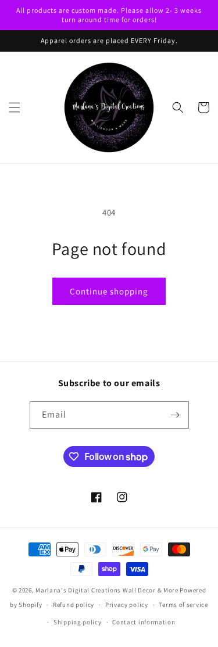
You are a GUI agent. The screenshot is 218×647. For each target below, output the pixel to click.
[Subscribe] (175, 415)
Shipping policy (77, 622)
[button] (14, 107)
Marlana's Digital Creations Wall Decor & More (106, 590)
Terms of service (183, 605)
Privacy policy (126, 605)
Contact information (143, 622)
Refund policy (73, 605)
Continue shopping (109, 291)
